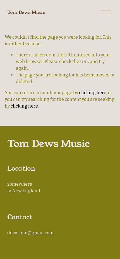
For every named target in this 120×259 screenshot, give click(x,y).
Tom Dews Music (26, 12)
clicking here (92, 92)
